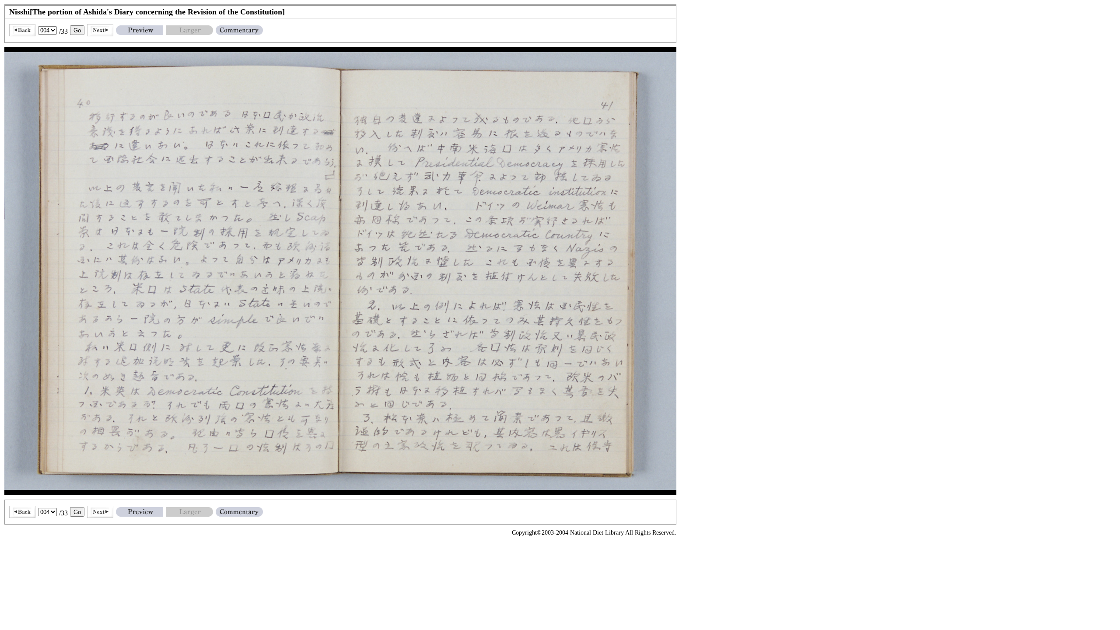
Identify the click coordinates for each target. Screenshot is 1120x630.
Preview (139, 30)
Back (22, 30)
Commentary (239, 30)
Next (100, 30)
